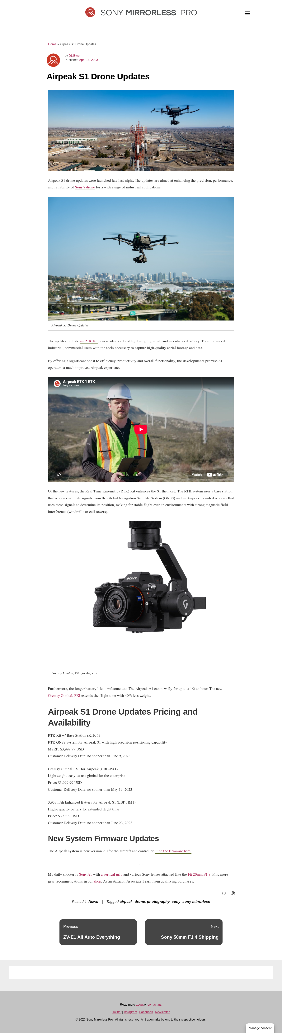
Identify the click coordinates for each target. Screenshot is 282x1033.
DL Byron (75, 55)
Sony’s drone (85, 187)
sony (176, 902)
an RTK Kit (89, 341)
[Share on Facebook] (234, 894)
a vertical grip (111, 874)
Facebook (146, 1012)
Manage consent (260, 1028)
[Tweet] (225, 894)
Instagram (130, 1012)
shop (97, 881)
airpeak (126, 902)
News (93, 902)
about (140, 1004)
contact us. (155, 1004)
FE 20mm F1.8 (199, 874)
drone (140, 902)
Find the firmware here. (173, 850)
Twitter (116, 1012)
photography (158, 902)
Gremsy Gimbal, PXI (64, 695)
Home (52, 44)
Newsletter (162, 1012)
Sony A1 (85, 874)
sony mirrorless (196, 902)
